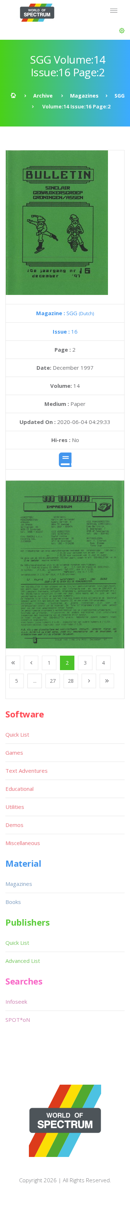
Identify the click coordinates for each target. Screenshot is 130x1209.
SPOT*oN (17, 1019)
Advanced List (22, 960)
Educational (19, 788)
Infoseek (16, 1001)
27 (53, 680)
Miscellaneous (22, 842)
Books (13, 901)
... (34, 680)
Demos (14, 824)
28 (71, 680)
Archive (43, 95)
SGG (119, 95)
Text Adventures (26, 770)
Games (14, 752)
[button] (122, 30)
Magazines (84, 95)
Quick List (17, 734)
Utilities (14, 806)
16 (65, 331)
